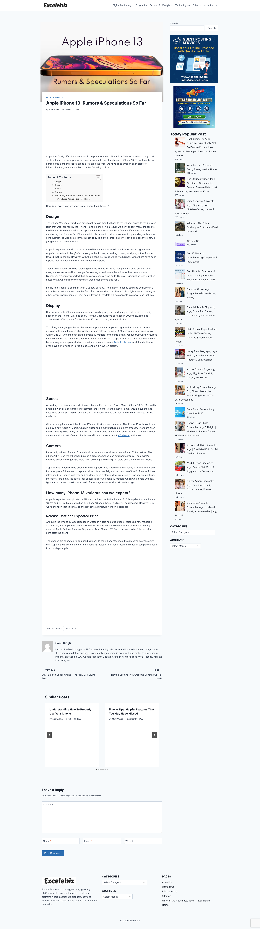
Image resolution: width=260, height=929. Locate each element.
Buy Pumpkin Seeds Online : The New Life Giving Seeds (68, 674)
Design (57, 181)
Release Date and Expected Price (75, 199)
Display (58, 185)
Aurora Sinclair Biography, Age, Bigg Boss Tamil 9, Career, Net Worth (201, 373)
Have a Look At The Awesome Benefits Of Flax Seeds (136, 674)
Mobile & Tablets (54, 98)
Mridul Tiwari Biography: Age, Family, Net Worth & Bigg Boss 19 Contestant (200, 467)
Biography (141, 5)
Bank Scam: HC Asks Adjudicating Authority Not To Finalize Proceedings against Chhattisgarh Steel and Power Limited (195, 147)
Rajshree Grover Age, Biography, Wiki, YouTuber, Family (201, 293)
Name (47, 841)
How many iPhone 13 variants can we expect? (77, 195)
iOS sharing (124, 435)
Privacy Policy (169, 891)
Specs (58, 188)
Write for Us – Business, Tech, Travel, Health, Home (186, 902)
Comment (49, 804)
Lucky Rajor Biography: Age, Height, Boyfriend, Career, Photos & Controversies (202, 355)
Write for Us (210, 5)
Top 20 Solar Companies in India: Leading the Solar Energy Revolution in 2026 (201, 275)
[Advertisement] (102, 134)
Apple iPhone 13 (55, 628)
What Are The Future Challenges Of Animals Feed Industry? (202, 227)
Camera (58, 192)
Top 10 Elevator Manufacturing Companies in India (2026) (202, 257)
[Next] (154, 735)
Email (88, 841)
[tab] (96, 769)
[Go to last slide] (49, 735)
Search (174, 23)
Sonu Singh (54, 109)
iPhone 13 (71, 628)
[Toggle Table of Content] (97, 177)
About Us (167, 882)
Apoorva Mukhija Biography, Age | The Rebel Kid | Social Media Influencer (202, 449)
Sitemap (166, 896)
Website (129, 841)
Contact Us (193, 241)
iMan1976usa (57, 719)
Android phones (122, 342)
